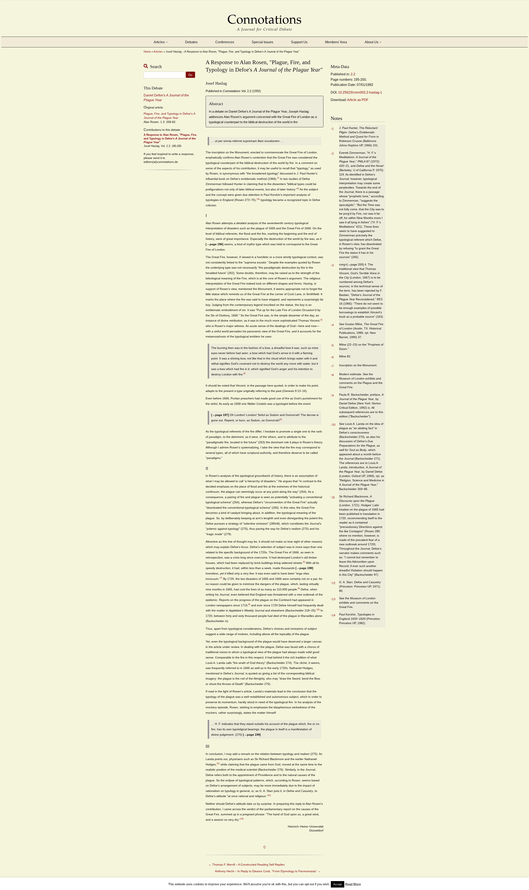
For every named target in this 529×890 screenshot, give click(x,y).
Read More (353, 884)
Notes (336, 118)
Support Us (299, 42)
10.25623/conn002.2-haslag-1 (360, 92)
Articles (160, 42)
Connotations (264, 16)
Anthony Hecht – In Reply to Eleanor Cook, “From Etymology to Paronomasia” (267, 871)
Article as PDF (357, 100)
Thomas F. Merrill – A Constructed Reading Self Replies (247, 864)
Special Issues (262, 42)
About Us (372, 42)
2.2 (353, 74)
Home (147, 51)
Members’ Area (336, 42)
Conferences (224, 42)
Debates (191, 42)
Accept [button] (337, 884)
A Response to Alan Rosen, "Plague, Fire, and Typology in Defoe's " (170, 138)
